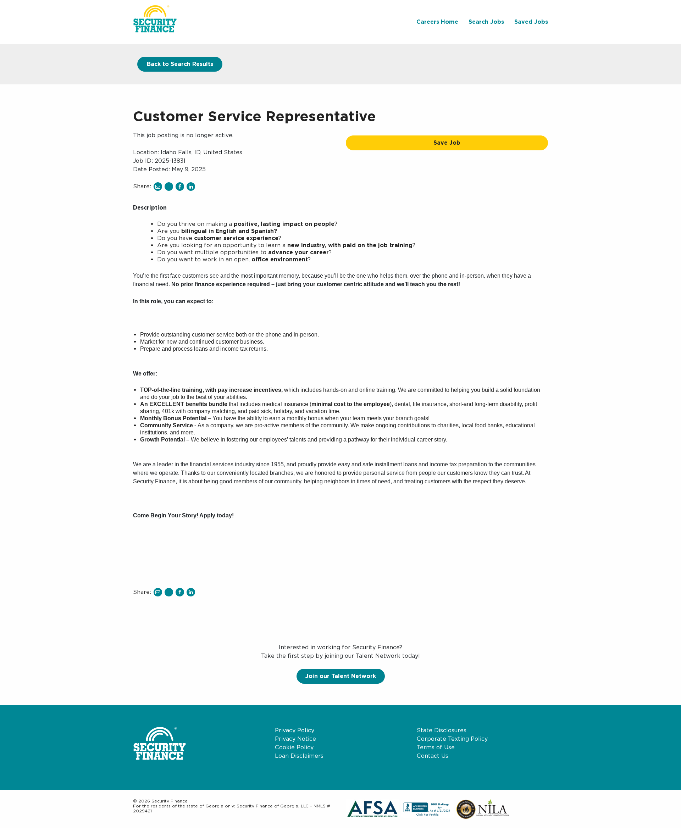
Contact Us (432, 755)
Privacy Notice (295, 738)
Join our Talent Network (340, 676)
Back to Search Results (180, 64)
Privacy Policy (294, 730)
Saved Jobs (531, 21)
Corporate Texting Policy (452, 738)
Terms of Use (436, 747)
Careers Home (437, 21)
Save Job (446, 142)
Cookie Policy (294, 747)
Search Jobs (486, 21)
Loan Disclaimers (299, 755)
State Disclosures (441, 730)
